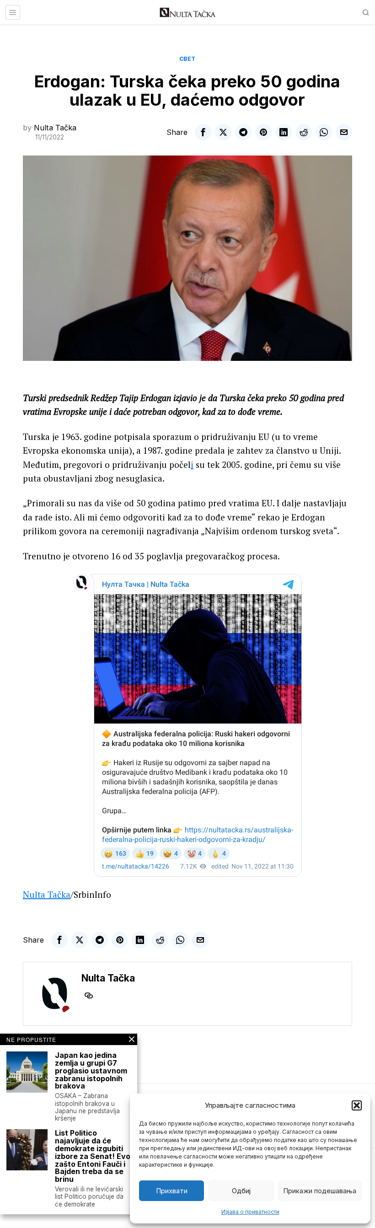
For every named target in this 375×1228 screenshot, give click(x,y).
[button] (356, 1105)
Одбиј (241, 1190)
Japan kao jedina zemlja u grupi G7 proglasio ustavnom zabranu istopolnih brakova (91, 1070)
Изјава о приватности (250, 1211)
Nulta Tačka (55, 127)
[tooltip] (203, 132)
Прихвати (172, 1190)
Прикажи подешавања (319, 1190)
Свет (187, 58)
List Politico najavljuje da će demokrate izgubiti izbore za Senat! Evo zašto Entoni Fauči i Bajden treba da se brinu (92, 1156)
